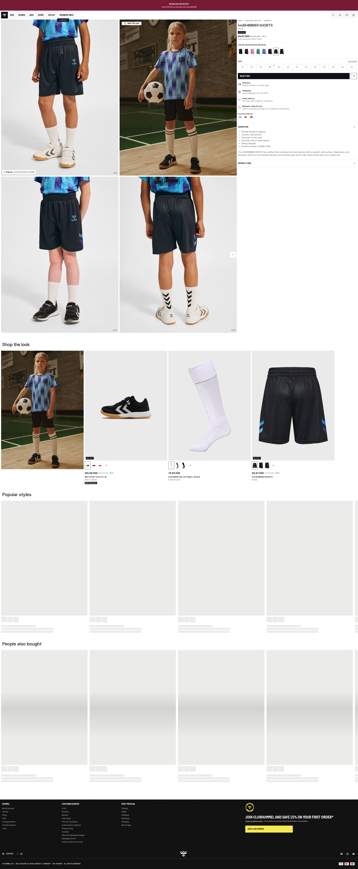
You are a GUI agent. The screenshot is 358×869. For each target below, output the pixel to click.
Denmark (9, 854)
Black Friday (126, 825)
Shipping (246, 91)
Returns (65, 815)
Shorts (267, 21)
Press (4, 815)
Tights (124, 812)
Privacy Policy (67, 828)
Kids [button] (32, 15)
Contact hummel (9, 825)
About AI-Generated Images (73, 835)
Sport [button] (41, 15)
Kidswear (125, 822)
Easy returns (248, 98)
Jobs (4, 828)
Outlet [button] (51, 15)
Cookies (65, 832)
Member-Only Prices (252, 106)
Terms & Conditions (70, 822)
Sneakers (125, 815)
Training (125, 808)
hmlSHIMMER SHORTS (262, 477)
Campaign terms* (69, 838)
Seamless (126, 818)
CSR (4, 818)
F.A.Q (64, 808)
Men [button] (12, 15)
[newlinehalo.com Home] (4, 15)
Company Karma (8, 822)
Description (243, 127)
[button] (333, 15)
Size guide (352, 61)
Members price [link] (67, 15)
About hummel (8, 808)
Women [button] (21, 15)
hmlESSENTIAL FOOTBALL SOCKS (184, 477)
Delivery (246, 83)
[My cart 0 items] (353, 15)
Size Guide (66, 818)
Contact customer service (72, 842)
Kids (240, 21)
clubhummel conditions (71, 825)
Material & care (244, 163)
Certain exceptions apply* (254, 821)
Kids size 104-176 (253, 21)
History (5, 812)
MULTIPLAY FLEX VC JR (96, 477)
